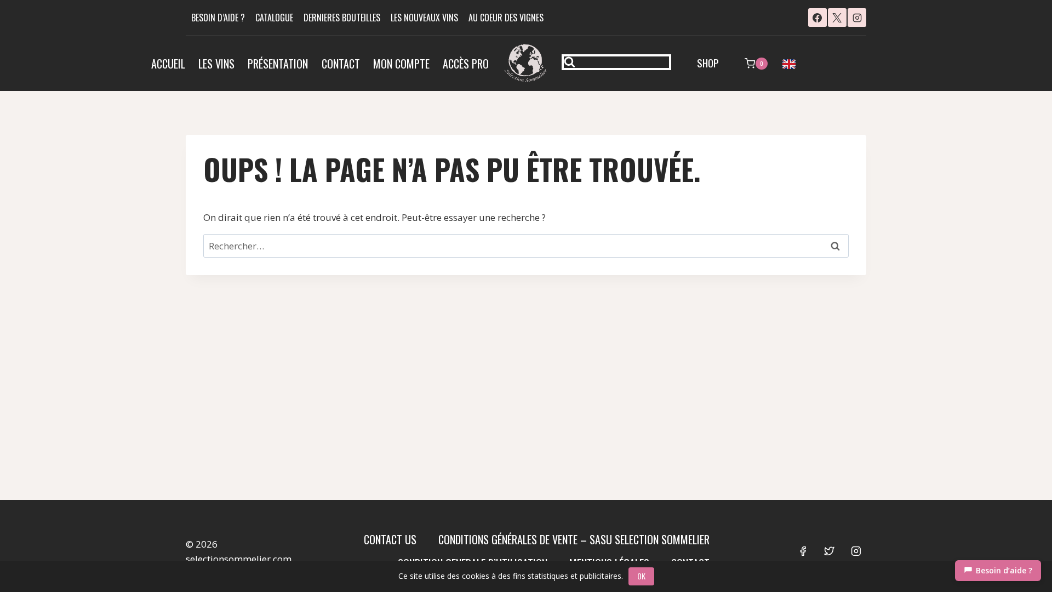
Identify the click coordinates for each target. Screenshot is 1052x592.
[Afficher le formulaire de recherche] (616, 62)
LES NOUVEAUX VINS (424, 17)
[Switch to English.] (788, 63)
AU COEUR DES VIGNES (506, 17)
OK (641, 576)
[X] (837, 17)
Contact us (390, 539)
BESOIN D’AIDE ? (218, 17)
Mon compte (401, 63)
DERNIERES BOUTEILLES (342, 17)
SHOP (708, 62)
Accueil (168, 63)
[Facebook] (817, 17)
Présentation (278, 63)
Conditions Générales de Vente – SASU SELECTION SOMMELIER (574, 539)
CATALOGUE (274, 17)
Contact (341, 63)
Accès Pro (466, 63)
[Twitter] (829, 551)
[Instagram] (857, 17)
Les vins (216, 63)
